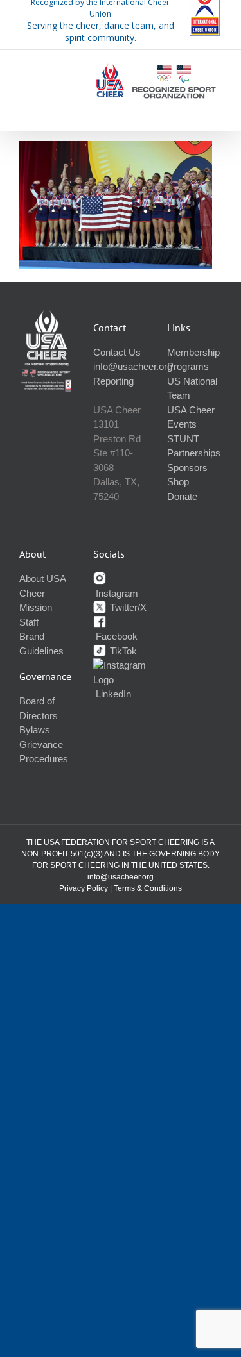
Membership (193, 352)
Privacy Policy (83, 888)
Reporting (113, 381)
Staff (29, 622)
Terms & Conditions (148, 888)
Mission (35, 607)
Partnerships (193, 452)
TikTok (122, 650)
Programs (188, 366)
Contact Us (117, 352)
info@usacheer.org (132, 366)
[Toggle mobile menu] (214, 108)
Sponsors (187, 467)
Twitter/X (127, 607)
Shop (178, 481)
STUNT (183, 438)
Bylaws (34, 729)
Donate (182, 496)
